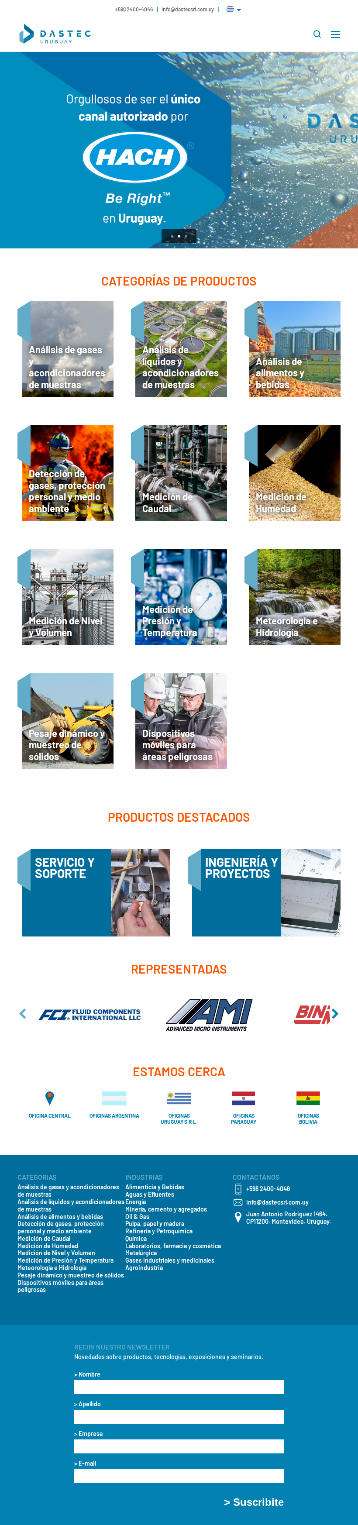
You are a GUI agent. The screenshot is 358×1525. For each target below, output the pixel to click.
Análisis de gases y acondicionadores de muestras (68, 1191)
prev (22, 1014)
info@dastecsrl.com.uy (188, 9)
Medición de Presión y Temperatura (65, 1260)
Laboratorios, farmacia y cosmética (173, 1246)
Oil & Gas (137, 1216)
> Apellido (87, 1404)
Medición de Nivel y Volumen (56, 1253)
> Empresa (88, 1434)
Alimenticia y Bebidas (154, 1187)
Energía (135, 1201)
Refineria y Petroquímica (159, 1231)
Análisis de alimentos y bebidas (60, 1216)
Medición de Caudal (43, 1238)
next (335, 1014)
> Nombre (87, 1374)
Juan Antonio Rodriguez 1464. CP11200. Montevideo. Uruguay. (288, 1218)
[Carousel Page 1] (172, 236)
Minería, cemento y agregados (166, 1209)
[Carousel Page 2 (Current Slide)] (179, 236)
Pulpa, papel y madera (154, 1223)
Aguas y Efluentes (149, 1194)
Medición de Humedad (47, 1246)
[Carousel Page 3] (186, 236)
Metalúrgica (141, 1253)
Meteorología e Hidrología (51, 1267)
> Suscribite (254, 1502)
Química (136, 1238)
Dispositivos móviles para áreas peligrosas (60, 1286)
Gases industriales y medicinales (169, 1260)
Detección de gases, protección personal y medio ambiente (60, 1227)
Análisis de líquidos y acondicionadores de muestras (70, 1205)
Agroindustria (144, 1267)
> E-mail (85, 1463)
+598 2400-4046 (134, 9)
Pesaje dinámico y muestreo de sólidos (70, 1275)
